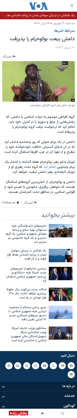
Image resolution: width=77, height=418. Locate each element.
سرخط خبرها (64, 31)
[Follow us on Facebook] (71, 365)
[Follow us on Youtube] (44, 365)
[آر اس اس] (17, 365)
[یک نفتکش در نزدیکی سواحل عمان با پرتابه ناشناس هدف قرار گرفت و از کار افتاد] (61, 255)
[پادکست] (8, 365)
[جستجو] (62, 413)
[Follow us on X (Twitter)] (53, 365)
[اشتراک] (71, 374)
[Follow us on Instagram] (35, 365)
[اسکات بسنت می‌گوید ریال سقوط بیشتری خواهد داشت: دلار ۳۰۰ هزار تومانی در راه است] (61, 294)
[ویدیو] (42, 413)
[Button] (9, 56)
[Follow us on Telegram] (62, 365)
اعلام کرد (49, 166)
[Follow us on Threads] (26, 365)
